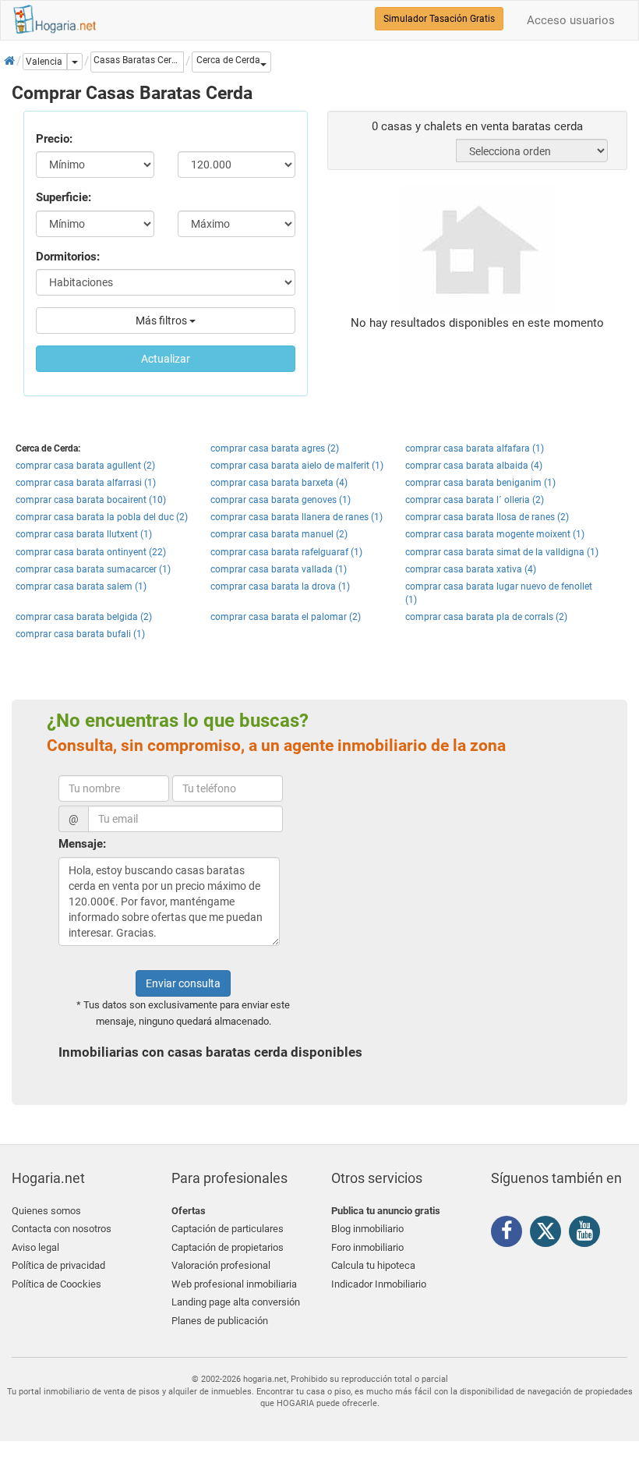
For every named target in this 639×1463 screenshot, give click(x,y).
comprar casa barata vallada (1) (278, 569)
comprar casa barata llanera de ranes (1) (296, 517)
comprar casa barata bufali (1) (80, 634)
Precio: (54, 139)
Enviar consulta (183, 983)
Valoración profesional (220, 1265)
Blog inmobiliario (367, 1229)
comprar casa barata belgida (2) (84, 616)
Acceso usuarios (571, 20)
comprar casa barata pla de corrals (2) (486, 616)
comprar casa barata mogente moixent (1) (494, 534)
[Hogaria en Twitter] (549, 1234)
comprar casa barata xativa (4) (470, 569)
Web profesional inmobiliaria (234, 1284)
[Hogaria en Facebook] (510, 1234)
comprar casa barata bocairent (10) (91, 499)
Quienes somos (46, 1211)
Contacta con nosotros (61, 1229)
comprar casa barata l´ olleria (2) (474, 499)
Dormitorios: (68, 257)
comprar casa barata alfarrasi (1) (86, 482)
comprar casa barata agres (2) (274, 448)
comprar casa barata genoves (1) (280, 499)
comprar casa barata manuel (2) (279, 534)
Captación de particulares (227, 1229)
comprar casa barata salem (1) (81, 586)
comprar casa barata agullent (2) (85, 465)
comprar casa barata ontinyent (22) (91, 552)
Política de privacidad (58, 1265)
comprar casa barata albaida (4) (473, 465)
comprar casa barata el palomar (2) (285, 616)
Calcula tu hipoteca (373, 1265)
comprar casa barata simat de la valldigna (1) (501, 552)
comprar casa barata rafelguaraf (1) (286, 552)
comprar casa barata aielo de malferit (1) (296, 465)
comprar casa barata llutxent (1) (84, 534)
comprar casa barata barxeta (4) (279, 482)
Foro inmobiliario (367, 1247)
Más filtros (162, 320)
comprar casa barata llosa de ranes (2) (487, 517)
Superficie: (63, 197)
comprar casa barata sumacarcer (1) (93, 569)
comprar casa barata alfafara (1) (474, 448)
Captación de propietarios (227, 1247)
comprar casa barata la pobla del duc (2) (102, 517)
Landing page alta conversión (235, 1302)
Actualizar (165, 358)
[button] (231, 62)
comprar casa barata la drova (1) (280, 586)
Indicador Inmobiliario (378, 1284)
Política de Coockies (56, 1284)
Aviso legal (35, 1247)
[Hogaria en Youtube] (588, 1234)
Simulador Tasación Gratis (439, 18)
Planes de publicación (219, 1321)
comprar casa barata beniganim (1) (480, 482)
